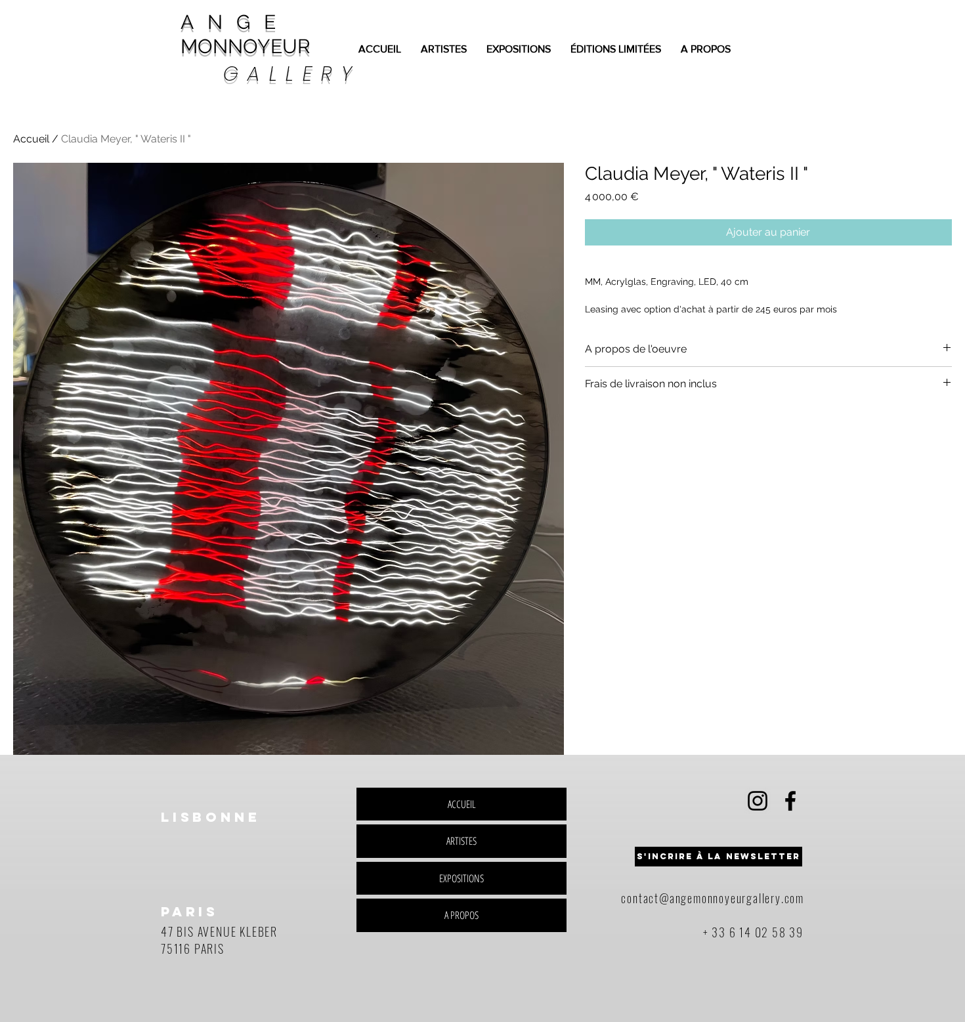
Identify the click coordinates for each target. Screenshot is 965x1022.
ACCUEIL (462, 804)
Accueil (31, 139)
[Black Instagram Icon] (757, 801)
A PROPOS (461, 915)
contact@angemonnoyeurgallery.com (712, 897)
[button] (718, 856)
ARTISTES (461, 841)
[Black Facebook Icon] (790, 801)
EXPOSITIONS (461, 878)
